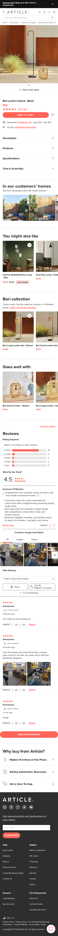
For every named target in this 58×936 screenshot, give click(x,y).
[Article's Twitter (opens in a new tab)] (24, 808)
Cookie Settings (21, 924)
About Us (33, 867)
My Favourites (8, 904)
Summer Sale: (9, 3)
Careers (33, 879)
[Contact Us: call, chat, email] (40, 12)
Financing (34, 862)
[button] (40, 12)
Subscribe (12, 835)
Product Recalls (9, 867)
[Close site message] (52, 4)
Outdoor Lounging (28, 23)
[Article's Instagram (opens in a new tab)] (5, 808)
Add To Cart (26, 115)
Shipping (6, 856)
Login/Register (9, 898)
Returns (6, 862)
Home (5, 23)
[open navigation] (5, 12)
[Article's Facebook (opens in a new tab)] (18, 808)
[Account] (44, 12)
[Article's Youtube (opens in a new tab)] (31, 808)
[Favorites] (49, 12)
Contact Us (7, 879)
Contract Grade (36, 904)
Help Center (8, 850)
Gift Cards (34, 856)
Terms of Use (8, 922)
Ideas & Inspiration (37, 850)
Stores (32, 884)
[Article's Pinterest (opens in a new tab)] (11, 808)
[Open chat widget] (51, 929)
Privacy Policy (21, 922)
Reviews (33, 873)
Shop (43, 924)
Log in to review (47, 426)
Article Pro (34, 898)
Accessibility (34, 924)
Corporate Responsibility (13, 873)
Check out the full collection (23, 308)
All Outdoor (14, 23)
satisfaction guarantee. (25, 127)
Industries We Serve (38, 910)
